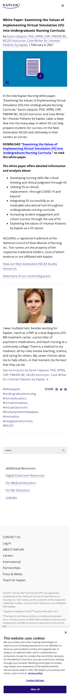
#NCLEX (8, 426)
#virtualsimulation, (15, 403)
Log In (7, 543)
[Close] (66, 632)
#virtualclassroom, (15, 407)
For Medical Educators (21, 483)
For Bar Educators (18, 490)
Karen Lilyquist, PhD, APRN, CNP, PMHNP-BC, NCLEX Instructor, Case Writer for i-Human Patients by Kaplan (35, 40)
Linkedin (11, 498)
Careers (8, 556)
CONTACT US (11, 537)
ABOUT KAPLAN (13, 549)
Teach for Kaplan (14, 580)
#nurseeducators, (15, 398)
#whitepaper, (12, 389)
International (11, 562)
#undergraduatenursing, (19, 394)
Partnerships (11, 568)
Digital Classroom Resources (25, 475)
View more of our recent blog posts (27, 276)
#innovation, (11, 416)
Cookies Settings (35, 680)
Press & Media (12, 574)
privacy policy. (35, 673)
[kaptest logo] (11, 6)
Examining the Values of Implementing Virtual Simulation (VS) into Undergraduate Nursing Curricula (33, 148)
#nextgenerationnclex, (18, 421)
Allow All (35, 689)
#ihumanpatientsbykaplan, (21, 412)
